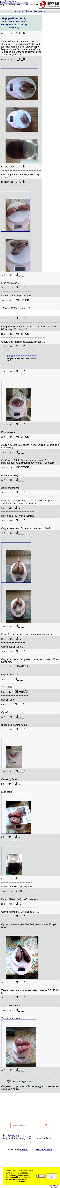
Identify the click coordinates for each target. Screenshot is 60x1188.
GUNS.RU (24, 1149)
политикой (25, 1177)
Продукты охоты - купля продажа (14, 3)
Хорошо (41, 1176)
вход (17, 11)
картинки (40, 11)
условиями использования (19, 1175)
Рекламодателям (44, 1149)
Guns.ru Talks (10, 1)
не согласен (52, 1176)
